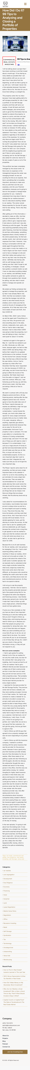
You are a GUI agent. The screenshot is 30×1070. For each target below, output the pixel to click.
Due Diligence (8, 883)
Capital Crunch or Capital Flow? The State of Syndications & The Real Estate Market (14, 1002)
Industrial (6, 899)
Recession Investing (10, 923)
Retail (5, 927)
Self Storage (8, 931)
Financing (7, 891)
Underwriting (8, 951)
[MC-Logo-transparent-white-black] (5, 1)
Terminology (8, 943)
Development (8, 879)
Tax (5, 939)
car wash (9, 855)
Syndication (7, 935)
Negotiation (7, 915)
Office (5, 919)
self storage (13, 859)
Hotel (5, 895)
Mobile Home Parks (10, 911)
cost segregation (9, 874)
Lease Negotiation (9, 907)
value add (21, 859)
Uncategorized (8, 947)
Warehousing (8, 959)
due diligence (11, 857)
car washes (7, 870)
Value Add (7, 955)
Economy (7, 887)
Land (5, 903)
